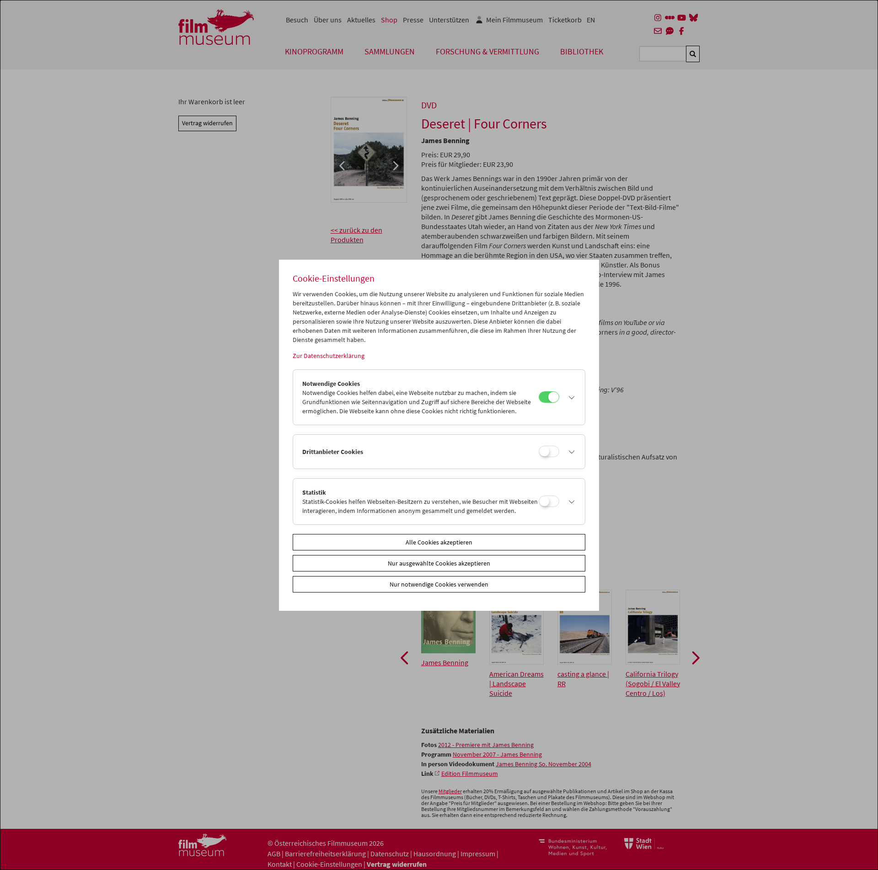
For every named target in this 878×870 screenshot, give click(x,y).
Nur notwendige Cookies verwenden (439, 584)
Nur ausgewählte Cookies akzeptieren (439, 563)
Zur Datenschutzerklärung (328, 356)
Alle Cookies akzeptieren (439, 542)
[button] (570, 397)
